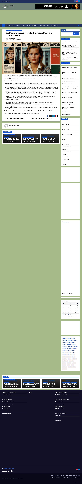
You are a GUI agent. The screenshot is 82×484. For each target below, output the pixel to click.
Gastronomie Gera (5, 408)
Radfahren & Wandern (66, 146)
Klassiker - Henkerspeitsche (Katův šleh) (69, 76)
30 (72, 314)
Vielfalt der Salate (65, 159)
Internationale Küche (66, 136)
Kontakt (62, 475)
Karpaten (64, 139)
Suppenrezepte (65, 360)
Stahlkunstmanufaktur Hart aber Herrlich (70, 86)
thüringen (69, 362)
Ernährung (18, 25)
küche (68, 350)
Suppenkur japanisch (66, 94)
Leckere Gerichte (26, 137)
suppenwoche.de (54, 25)
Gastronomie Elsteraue (6, 397)
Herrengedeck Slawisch (66, 114)
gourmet (64, 348)
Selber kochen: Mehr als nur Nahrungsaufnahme (50, 479)
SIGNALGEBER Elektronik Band (60, 394)
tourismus (74, 362)
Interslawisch (57, 397)
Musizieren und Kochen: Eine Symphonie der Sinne (72, 475)
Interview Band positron (59, 404)
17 (75, 310)
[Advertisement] (41, 17)
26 (63, 314)
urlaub (68, 364)
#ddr (17, 39)
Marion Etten (13, 38)
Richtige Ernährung (77, 477)
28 (68, 314)
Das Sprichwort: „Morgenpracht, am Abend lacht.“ (42, 118)
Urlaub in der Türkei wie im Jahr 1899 (62, 399)
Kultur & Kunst (65, 141)
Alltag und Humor (65, 124)
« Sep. (69, 316)
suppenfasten (74, 358)
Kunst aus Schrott (58, 415)
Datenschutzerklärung (6, 413)
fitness (73, 342)
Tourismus (64, 154)
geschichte (64, 346)
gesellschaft (70, 346)
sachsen (73, 356)
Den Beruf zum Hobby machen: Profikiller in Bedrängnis (48, 140)
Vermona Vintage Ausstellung (67, 83)
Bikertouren (64, 126)
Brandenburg (70, 340)
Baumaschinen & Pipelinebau (60, 417)
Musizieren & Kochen (44, 25)
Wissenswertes (6, 137)
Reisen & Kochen (26, 25)
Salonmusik (65, 358)
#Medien (19, 39)
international (69, 348)
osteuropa (64, 354)
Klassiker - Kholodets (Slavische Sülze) (69, 70)
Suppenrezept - (65, 67)
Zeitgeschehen (31, 137)
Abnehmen (64, 121)
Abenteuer (64, 338)
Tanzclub (64, 362)
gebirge (74, 344)
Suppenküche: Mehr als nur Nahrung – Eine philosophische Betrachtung (69, 479)
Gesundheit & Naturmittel (67, 134)
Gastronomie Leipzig (6, 406)
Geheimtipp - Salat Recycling (67, 102)
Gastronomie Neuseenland (7, 394)
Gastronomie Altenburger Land (8, 401)
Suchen (64, 30)
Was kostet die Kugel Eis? (67, 99)
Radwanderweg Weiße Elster (60, 406)
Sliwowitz (62, 397)
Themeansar (21, 478)
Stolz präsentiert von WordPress (7, 478)
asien (74, 338)
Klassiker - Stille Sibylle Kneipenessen (69, 78)
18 (77, 310)
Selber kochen (35, 25)
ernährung (64, 342)
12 (63, 310)
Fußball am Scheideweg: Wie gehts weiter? (14, 118)
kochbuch (74, 348)
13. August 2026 (66, 386)
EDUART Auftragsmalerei (67, 97)
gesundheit (75, 346)
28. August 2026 (8, 386)
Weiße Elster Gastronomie (59, 408)
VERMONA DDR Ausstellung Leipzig (9, 392)
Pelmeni (69, 354)
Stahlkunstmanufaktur (59, 401)
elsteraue (75, 340)
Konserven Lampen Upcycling (60, 413)
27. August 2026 (27, 386)
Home (52, 475)
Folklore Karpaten (58, 420)
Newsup (16, 478)
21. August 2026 (46, 386)
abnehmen (69, 338)
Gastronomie (64, 131)
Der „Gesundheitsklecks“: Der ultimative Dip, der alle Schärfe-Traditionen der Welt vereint (70, 53)
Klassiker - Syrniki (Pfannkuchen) (68, 104)
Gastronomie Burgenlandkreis (7, 404)
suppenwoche (8, 7)
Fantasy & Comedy (65, 129)
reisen (73, 354)
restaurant (64, 356)
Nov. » (72, 316)
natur (73, 352)
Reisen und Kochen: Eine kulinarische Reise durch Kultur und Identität (62, 477)
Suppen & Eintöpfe (10, 25)
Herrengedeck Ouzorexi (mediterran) (69, 81)
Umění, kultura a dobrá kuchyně (61, 392)
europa (69, 342)
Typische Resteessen (66, 156)
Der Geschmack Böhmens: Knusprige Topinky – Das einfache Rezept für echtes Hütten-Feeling (70, 58)
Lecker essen (69, 352)
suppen (69, 358)
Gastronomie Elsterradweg (7, 399)
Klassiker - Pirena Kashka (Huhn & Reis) (69, 92)
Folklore (64, 344)
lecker (64, 352)
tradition (64, 364)
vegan (72, 364)
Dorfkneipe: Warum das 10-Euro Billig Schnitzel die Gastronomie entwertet (30, 140)
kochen (64, 350)
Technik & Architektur (66, 151)
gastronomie (69, 344)
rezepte (69, 356)
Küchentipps (73, 350)
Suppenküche (65, 149)
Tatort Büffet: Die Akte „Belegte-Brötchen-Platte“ (11, 139)
